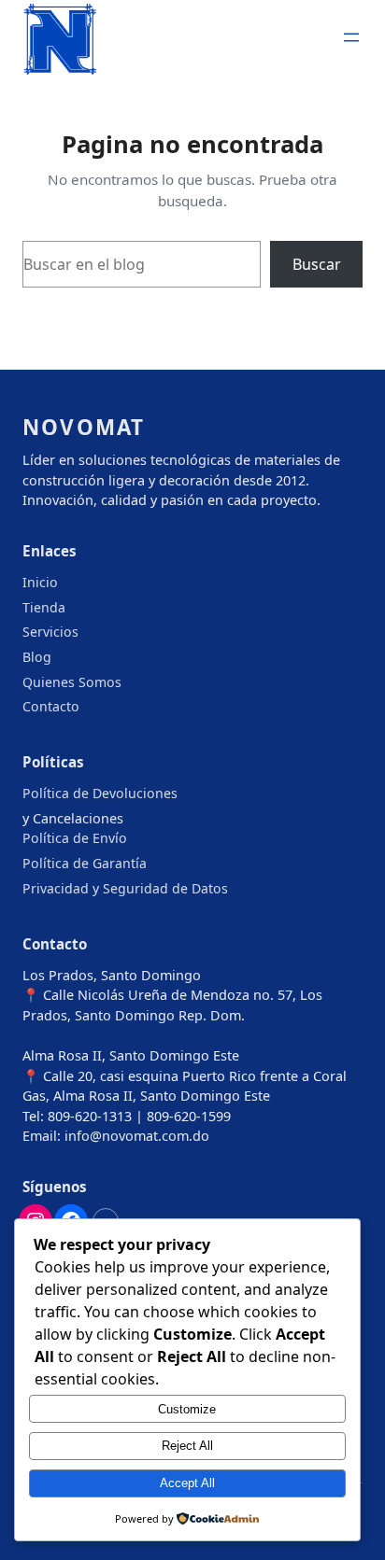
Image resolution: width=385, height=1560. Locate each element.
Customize (187, 1409)
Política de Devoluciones (100, 793)
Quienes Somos (71, 682)
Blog (36, 657)
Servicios (50, 631)
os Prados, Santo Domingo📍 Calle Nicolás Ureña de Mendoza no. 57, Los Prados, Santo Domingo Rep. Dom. (172, 995)
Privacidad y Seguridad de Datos (125, 888)
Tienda (43, 607)
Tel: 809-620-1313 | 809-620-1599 (126, 1116)
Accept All (187, 1483)
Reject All (187, 1446)
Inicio (40, 582)
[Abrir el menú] (351, 37)
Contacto (50, 706)
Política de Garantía (84, 863)
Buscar (316, 264)
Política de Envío (74, 838)
